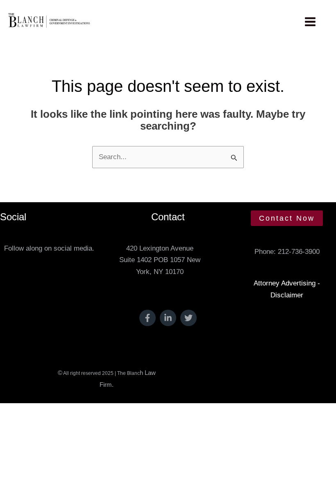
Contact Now (287, 218)
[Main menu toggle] (310, 21)
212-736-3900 (299, 252)
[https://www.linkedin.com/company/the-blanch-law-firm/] (168, 318)
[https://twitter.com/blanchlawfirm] (188, 318)
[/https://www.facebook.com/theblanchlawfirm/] (147, 318)
